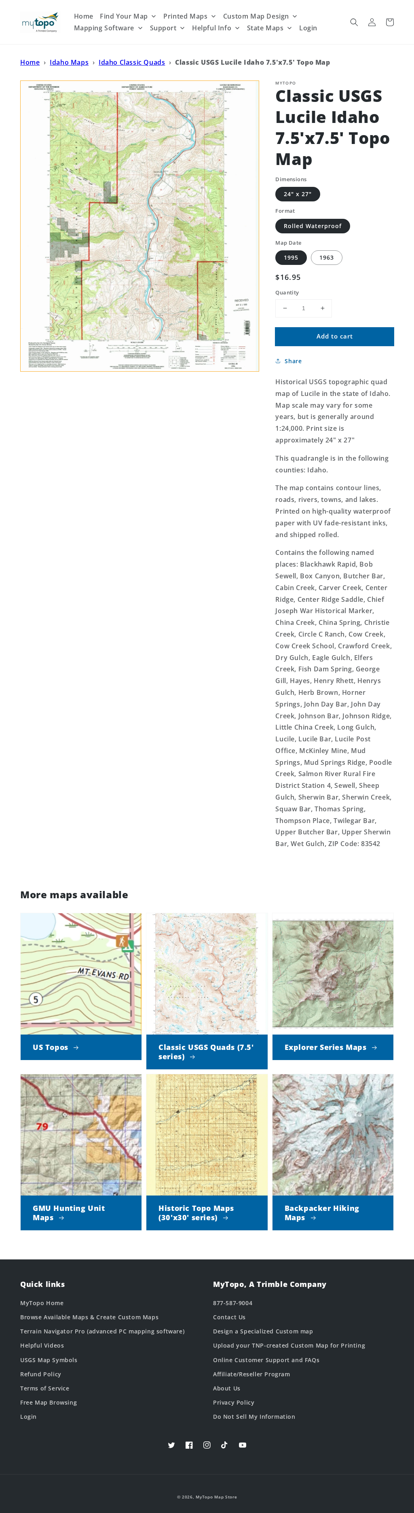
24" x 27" (298, 194)
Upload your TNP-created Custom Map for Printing (289, 1345)
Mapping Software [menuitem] (104, 27)
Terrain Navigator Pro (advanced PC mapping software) (102, 1331)
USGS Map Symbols (49, 1360)
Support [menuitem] (163, 27)
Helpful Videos (42, 1345)
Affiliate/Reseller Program (251, 1374)
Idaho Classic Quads (132, 62)
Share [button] (293, 361)
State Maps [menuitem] (265, 27)
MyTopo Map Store (216, 1497)
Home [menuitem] (83, 16)
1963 (326, 257)
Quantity (287, 292)
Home (30, 62)
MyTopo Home (42, 1303)
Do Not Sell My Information (254, 1416)
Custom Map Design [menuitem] (256, 16)
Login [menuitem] (308, 27)
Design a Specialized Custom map (263, 1331)
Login (28, 1416)
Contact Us (229, 1317)
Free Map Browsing (48, 1402)
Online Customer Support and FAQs (266, 1360)
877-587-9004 (232, 1303)
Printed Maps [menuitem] (185, 16)
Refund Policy (40, 1374)
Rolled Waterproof (313, 226)
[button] (354, 22)
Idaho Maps (69, 62)
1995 (291, 257)
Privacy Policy (233, 1402)
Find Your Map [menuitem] (124, 16)
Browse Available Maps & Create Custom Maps (89, 1317)
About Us (227, 1388)
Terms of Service (45, 1388)
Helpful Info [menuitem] (211, 27)
